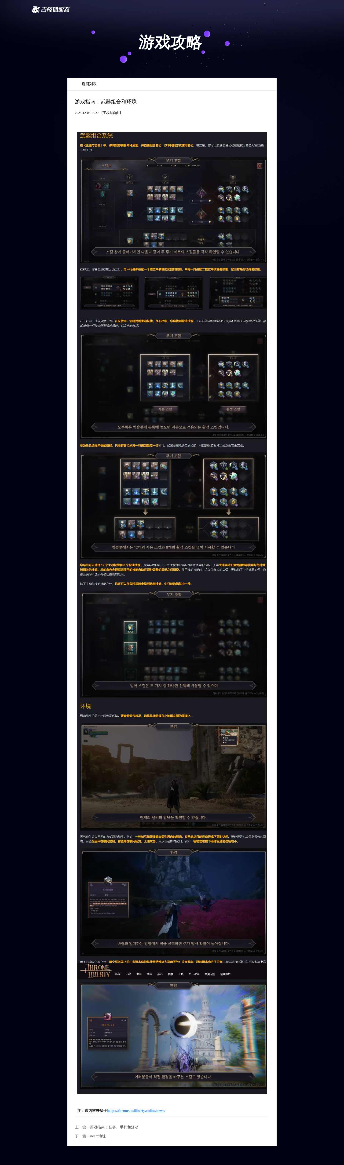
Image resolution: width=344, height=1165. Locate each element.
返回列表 (89, 84)
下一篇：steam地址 (90, 1136)
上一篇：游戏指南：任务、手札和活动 (107, 1127)
